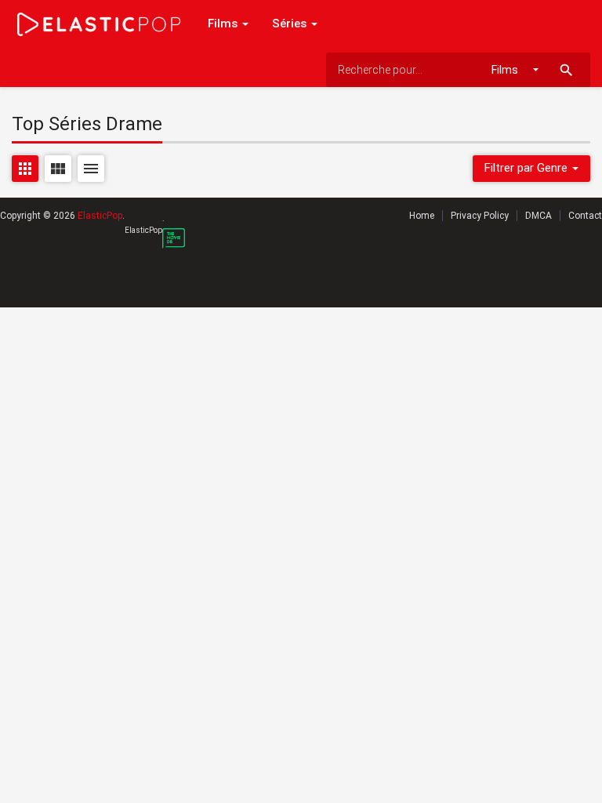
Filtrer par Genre (527, 168)
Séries (291, 23)
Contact (585, 215)
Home (421, 215)
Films (224, 23)
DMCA (538, 215)
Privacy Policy (480, 215)
